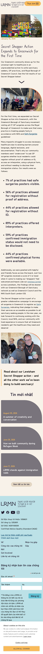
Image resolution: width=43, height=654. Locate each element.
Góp (27, 545)
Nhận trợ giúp (31, 542)
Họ (23, 584)
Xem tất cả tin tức (21, 484)
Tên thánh (5, 584)
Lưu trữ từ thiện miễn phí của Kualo (16, 534)
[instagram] (18, 512)
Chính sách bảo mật (9, 537)
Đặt (2, 549)
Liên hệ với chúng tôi (10, 556)
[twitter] (3, 512)
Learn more (27, 636)
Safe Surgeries (30, 133)
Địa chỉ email (8, 576)
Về (2, 542)
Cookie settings (21, 642)
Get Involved (6, 552)
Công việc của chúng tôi (11, 545)
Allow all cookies (21, 648)
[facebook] (7, 512)
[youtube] (13, 512)
